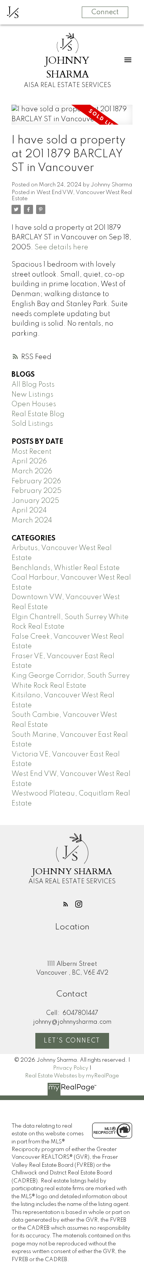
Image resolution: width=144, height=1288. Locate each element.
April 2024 (29, 510)
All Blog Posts (33, 384)
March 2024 (32, 520)
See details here (61, 247)
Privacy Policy (70, 1068)
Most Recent (31, 451)
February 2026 (36, 481)
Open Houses (34, 404)
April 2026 (29, 461)
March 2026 (32, 471)
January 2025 (35, 500)
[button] (65, 904)
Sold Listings (32, 423)
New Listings (32, 394)
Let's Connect (72, 1041)
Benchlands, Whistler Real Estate (66, 568)
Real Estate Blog (38, 414)
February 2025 (36, 491)
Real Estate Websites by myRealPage (72, 1076)
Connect (105, 12)
